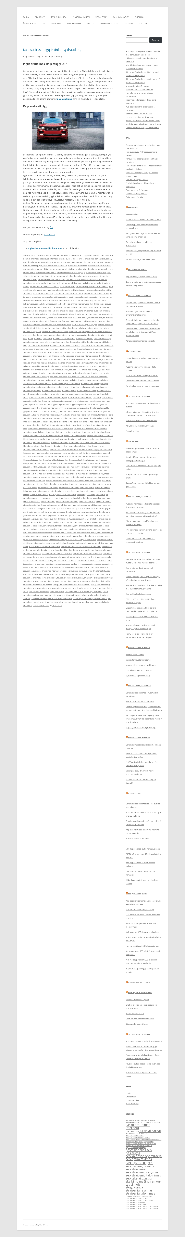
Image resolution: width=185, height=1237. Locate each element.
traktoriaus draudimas (73, 577)
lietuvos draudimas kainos (97, 453)
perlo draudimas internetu (67, 501)
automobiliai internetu (47, 269)
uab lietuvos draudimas (39, 591)
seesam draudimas (104, 564)
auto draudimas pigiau (32, 265)
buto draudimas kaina (37, 314)
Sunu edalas (133, 441)
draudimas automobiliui (38, 345)
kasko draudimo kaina (62, 421)
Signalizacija (101, 17)
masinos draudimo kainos (96, 477)
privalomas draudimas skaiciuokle (50, 536)
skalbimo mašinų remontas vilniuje (143, 1182)
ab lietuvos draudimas (99, 255)
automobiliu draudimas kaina (96, 293)
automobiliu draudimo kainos (92, 297)
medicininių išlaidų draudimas (46, 484)
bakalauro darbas (148, 1120)
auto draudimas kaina (103, 262)
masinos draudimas (43, 473)
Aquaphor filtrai (132, 431)
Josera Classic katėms (135, 654)
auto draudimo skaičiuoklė (99, 265)
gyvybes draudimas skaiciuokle (95, 408)
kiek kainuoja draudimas (66, 439)
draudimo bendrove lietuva (78, 373)
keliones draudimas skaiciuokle (51, 432)
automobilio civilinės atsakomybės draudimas (77, 269)
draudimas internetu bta (63, 352)
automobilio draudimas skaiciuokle (80, 279)
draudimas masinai (39, 362)
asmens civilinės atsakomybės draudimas (76, 258)
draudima (38, 338)
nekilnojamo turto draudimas (35, 494)
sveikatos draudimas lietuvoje (97, 571)
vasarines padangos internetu (137, 1198)
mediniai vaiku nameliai (135, 1136)
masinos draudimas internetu (90, 473)
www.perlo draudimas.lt (89, 602)
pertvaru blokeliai (145, 1146)
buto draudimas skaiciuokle (60, 314)
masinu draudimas (70, 480)
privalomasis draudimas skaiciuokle (57, 553)
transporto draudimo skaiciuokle (96, 581)
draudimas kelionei (77, 359)
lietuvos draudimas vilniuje (92, 463)
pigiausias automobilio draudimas (61, 505)
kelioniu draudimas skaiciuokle (100, 435)
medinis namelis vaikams (135, 1140)
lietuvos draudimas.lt (48, 467)
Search (129, 35)
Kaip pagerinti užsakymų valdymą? (141, 727)
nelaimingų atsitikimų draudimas (91, 494)
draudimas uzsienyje (90, 369)
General (91, 23)
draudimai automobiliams (64, 338)
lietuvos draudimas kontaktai (43, 460)
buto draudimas (86, 310)
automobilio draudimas (46, 272)
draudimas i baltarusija (82, 349)
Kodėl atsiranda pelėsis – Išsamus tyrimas (143, 219)
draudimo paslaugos (32, 390)
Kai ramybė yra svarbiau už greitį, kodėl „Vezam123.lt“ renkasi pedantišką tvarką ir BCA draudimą (144, 719)
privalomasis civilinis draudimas (64, 550)
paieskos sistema (132, 1144)
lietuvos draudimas (40, 449)
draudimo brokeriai (58, 376)
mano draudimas (94, 470)
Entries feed (131, 1096)
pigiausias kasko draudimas (96, 512)
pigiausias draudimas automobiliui (89, 508)
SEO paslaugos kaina (137, 894)
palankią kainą (64, 99)
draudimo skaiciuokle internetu (45, 394)
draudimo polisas (69, 390)
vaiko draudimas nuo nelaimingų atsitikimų (83, 591)
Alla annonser (74, 23)
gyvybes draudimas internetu (46, 408)
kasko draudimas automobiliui (94, 414)
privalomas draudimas (86, 532)
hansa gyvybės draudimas (61, 411)
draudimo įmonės (30, 380)
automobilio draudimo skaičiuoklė (44, 286)
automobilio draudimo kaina (77, 283)
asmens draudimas (103, 258)
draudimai (47, 338)
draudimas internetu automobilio (37, 352)
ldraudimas (28, 446)
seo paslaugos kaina (140, 1166)
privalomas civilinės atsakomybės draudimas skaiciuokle (52, 532)
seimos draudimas (56, 567)
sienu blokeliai (146, 1179)
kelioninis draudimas (101, 432)
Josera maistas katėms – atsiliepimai (141, 665)
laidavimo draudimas (88, 442)
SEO (43, 23)
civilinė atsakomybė (96, 317)
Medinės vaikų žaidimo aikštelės (139, 89)
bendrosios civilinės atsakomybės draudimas (79, 304)
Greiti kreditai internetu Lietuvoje (140, 1018)
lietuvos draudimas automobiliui (64, 449)
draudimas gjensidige (62, 349)
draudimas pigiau (70, 366)
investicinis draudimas (82, 411)
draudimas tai (75, 369)
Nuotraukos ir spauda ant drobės (140, 701)
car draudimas (91, 314)
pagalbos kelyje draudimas (80, 498)
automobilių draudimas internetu (68, 293)
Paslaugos (128, 23)
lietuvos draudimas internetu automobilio (67, 453)
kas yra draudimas (41, 414)
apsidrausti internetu (49, 258)
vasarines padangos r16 (135, 1206)
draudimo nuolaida (79, 387)
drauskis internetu (37, 397)
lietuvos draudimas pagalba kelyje (71, 460)
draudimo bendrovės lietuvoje (36, 376)
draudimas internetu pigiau (35, 356)
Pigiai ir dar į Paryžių (134, 197)
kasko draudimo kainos (83, 421)
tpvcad (60, 577)
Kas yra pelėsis (132, 214)
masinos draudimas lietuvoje (51, 477)
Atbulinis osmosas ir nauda (137, 838)
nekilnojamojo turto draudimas (62, 494)
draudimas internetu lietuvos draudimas (92, 352)
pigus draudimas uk (80, 519)
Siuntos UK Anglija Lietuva (137, 179)
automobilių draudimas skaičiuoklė (63, 297)
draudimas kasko (60, 359)
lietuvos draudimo (66, 467)
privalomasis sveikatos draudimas (87, 553)
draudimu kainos (87, 394)
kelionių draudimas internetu (50, 435)
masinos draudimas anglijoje (65, 473)
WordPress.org (132, 1103)
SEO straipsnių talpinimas (139, 497)
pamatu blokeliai (132, 1146)
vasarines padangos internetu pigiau (139, 1200)
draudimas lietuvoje (94, 359)
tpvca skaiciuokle (49, 577)
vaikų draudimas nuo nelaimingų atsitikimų (51, 595)
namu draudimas (36, 491)
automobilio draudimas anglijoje (71, 272)
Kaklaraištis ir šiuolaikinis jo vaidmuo (141, 420)
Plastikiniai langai (81, 17)
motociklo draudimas (69, 484)
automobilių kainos (81, 300)
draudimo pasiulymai (97, 387)
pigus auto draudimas (57, 515)
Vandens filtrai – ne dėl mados (139, 113)
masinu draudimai (54, 480)
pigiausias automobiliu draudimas (91, 505)
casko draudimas (80, 317)
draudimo (43, 373)
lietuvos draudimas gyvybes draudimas (95, 449)
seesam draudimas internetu (35, 567)
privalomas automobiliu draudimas (58, 525)
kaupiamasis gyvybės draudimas (42, 428)
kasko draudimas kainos (72, 418)
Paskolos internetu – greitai (137, 999)
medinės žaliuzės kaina (152, 1140)
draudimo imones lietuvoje (50, 380)
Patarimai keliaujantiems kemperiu (141, 259)
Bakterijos (140, 17)
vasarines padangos (144, 1196)
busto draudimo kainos (43, 310)
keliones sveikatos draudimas (78, 432)
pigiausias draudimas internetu (70, 512)
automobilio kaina (67, 286)
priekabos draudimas (99, 519)
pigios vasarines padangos (136, 1148)
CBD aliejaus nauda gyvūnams (138, 670)
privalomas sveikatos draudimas (80, 536)
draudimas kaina (45, 359)
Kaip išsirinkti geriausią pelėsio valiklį (141, 276)
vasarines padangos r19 (152, 1208)
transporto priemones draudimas (37, 584)
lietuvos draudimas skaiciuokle (66, 463)
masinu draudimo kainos (90, 480)
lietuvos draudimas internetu (35, 453)
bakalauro (138, 1120)
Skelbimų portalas (109, 23)
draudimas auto (58, 342)
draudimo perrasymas (51, 390)
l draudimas (74, 442)
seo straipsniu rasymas (142, 1172)
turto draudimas (40, 588)
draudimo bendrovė (56, 373)
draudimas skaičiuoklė (40, 369)
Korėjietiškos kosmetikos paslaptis (140, 341)
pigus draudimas (40, 519)
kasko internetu (58, 425)
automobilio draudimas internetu (43, 276)
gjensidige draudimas (62, 404)
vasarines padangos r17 (152, 1206)
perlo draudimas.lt (87, 501)
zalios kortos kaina (41, 605)
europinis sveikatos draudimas (79, 401)
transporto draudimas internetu (67, 581)
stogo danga (134, 1187)
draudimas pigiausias (88, 366)
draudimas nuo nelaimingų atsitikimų (82, 362)
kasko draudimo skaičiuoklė (39, 425)
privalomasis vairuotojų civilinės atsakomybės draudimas (79, 557)
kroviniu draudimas (59, 442)
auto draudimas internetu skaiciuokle (77, 262)
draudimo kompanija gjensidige (94, 383)
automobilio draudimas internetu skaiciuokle (78, 276)
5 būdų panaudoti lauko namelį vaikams (143, 848)
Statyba (143, 23)
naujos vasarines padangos (136, 1142)
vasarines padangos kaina (135, 1202)
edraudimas (28, 401)
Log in (128, 1093)
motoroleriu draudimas (69, 487)
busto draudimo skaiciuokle (66, 310)
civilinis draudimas (69, 328)
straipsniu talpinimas (140, 1193)
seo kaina (132, 1156)
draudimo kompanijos (32, 387)
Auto (46, 255)
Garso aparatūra (121, 17)
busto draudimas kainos (82, 307)
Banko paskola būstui (135, 1013)
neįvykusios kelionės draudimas (98, 491)
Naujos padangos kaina (139, 982)
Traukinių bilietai (59, 17)
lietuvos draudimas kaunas (56, 456)
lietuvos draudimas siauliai (41, 463)
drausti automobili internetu (80, 397)
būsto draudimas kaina (62, 307)
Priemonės (132, 207)
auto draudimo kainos (77, 265)
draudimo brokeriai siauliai (78, 376)
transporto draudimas (42, 581)
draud (30, 338)
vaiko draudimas (57, 591)
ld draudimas (104, 442)
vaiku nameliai (131, 1196)
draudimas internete (101, 349)
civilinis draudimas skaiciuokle (55, 331)
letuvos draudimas (42, 446)
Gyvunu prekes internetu (139, 648)
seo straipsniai (136, 1169)
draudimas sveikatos (59, 369)
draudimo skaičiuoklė (86, 390)
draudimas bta (87, 345)
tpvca (86, 574)
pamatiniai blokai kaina (147, 1144)
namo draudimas (86, 487)
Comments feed (132, 1100)
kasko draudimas (72, 414)
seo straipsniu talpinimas (143, 1175)
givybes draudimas (101, 401)
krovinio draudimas (41, 442)
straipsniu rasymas (139, 1190)
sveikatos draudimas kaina (71, 571)
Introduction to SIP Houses (137, 86)
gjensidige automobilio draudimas (37, 404)
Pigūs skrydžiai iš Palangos (137, 190)
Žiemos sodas (29, 23)
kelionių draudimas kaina (75, 435)
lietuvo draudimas (71, 446)
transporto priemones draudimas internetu (71, 584)
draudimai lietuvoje (102, 338)
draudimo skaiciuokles (69, 394)
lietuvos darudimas (88, 446)
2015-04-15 (49, 234)
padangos (149, 1142)
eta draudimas (40, 401)
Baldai (26, 17)
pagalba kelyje (39, 498)
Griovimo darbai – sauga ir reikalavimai (142, 127)
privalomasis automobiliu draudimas (44, 546)
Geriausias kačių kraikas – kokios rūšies (142, 380)
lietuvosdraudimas (50, 470)
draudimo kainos (85, 380)
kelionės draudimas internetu (86, 428)
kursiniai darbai (150, 1131)
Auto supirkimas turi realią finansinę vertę (144, 1041)
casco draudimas (105, 314)
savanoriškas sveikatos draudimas (80, 564)
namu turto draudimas (54, 491)
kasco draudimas (57, 414)
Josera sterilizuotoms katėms (138, 660)
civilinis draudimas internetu (90, 328)
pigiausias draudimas (65, 508)
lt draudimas (81, 470)
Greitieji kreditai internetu (140, 993)
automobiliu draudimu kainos (59, 300)
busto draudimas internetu (39, 307)
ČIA (51, 227)
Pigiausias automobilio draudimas (45, 248)
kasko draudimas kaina (52, 418)
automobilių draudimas (43, 293)
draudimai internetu (84, 338)
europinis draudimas (56, 401)
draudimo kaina (70, 380)
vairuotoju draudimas (82, 598)
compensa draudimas (32, 335)
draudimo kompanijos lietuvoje (56, 387)
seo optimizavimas (139, 1159)
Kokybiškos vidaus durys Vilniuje (140, 425)
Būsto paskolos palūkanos (137, 1024)
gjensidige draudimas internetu (85, 404)
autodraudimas (29, 269)
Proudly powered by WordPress (35, 1225)
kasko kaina (71, 425)
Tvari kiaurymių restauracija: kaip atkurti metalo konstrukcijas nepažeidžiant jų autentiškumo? (143, 332)
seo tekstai (133, 1178)
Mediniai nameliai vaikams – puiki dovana (143, 124)
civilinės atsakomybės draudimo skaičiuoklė (52, 324)
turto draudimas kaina (81, 588)
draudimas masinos (56, 362)
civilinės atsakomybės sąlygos (84, 324)
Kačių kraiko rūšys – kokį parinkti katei (142, 375)
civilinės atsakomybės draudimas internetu (63, 321)
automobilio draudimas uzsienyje (50, 283)
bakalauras (130, 1120)
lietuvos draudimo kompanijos (88, 467)
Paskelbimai (56, 23)
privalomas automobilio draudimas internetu (71, 522)
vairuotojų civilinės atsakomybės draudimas (90, 595)
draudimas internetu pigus (86, 356)
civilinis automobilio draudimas (46, 328)
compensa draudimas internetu (56, 335)
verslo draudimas (99, 598)
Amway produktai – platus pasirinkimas (143, 120)
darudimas (102, 335)
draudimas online (55, 366)
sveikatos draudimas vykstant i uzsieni (66, 574)
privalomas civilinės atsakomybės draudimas (48, 529)
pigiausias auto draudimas (34, 505)
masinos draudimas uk (74, 477)
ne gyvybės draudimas (74, 491)
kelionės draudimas (64, 428)
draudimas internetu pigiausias (60, 356)
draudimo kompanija (42, 383)
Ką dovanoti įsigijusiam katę (138, 675)
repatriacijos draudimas (55, 564)
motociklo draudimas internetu (92, 484)
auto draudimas (30, 262)
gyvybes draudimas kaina (70, 408)
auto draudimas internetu (49, 262)
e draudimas (107, 397)
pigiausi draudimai (103, 501)
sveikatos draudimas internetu (46, 571)
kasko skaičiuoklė (84, 425)
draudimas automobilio (75, 342)
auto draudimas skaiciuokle (55, 265)
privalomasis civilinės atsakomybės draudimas (81, 546)
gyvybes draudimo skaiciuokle (36, 411)
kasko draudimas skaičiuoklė (40, 421)
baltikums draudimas (50, 304)
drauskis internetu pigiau (56, 397)
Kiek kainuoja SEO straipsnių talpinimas (142, 932)
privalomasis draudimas (89, 550)
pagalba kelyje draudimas (57, 498)
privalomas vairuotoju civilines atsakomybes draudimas (72, 539)
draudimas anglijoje (41, 342)
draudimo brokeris (99, 376)
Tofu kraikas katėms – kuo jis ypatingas (142, 386)
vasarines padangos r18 (135, 1208)
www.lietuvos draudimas (43, 602)
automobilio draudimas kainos (51, 279)
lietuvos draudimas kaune (80, 456)
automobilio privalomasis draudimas (92, 286)
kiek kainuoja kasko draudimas (91, 439)
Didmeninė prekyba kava (136, 193)
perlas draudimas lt (31, 501)
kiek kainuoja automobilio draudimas (39, 439)
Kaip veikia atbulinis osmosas (138, 594)
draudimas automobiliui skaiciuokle (65, 345)
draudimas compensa (43, 349)
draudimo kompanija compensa (66, 383)
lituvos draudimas (67, 470)
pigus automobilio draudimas (80, 515)
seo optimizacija (150, 1156)
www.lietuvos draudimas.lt (66, 602)
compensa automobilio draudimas (97, 331)
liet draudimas (57, 446)
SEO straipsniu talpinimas (139, 296)
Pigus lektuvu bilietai (137, 270)
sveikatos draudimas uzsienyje (36, 574)
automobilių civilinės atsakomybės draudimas (79, 290)
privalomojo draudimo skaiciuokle (91, 560)
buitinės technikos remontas (136, 1122)
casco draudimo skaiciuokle (60, 317)
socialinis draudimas (74, 567)
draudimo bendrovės (100, 373)
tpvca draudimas (97, 574)
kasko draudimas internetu (138, 1126)
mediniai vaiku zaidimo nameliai (138, 1138)
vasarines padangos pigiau (136, 1204)
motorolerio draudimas (48, 487)
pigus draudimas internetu (59, 519)
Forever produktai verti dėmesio (139, 117)
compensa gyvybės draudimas (84, 335)
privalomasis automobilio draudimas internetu (60, 543)
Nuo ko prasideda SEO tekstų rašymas (142, 946)
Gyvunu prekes (134, 351)
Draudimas (40, 17)
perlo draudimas (47, 501)
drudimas (97, 397)
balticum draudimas (31, 304)
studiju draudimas (91, 567)
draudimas (27, 342)
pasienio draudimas (101, 498)
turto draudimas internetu (59, 588)
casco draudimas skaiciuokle (35, 317)
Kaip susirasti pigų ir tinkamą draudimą (52, 49)
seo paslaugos (139, 1162)
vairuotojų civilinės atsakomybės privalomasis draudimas (47, 598)
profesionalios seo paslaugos (139, 1151)
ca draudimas (78, 314)
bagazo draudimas (98, 300)
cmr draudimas (75, 331)
